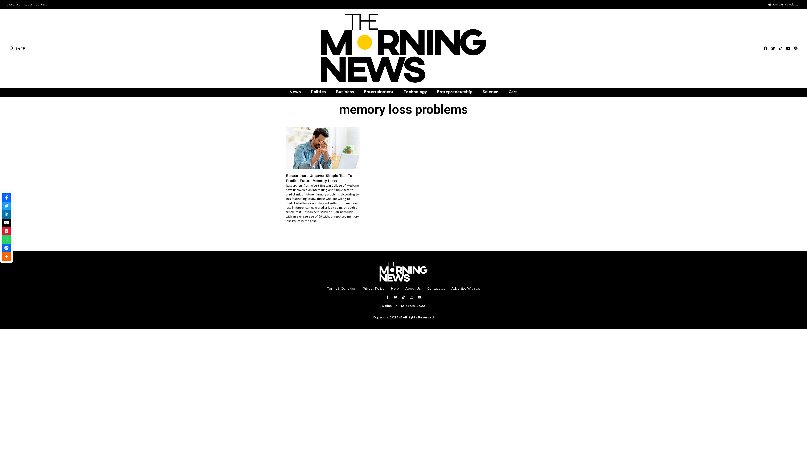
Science (490, 92)
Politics (318, 92)
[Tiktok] (781, 48)
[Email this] (6, 223)
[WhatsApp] (6, 239)
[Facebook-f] (387, 297)
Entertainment (378, 92)
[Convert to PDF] (6, 231)
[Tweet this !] (6, 206)
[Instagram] (411, 297)
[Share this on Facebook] (6, 197)
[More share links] (6, 256)
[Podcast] (796, 48)
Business (345, 92)
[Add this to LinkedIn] (6, 214)
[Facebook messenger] (6, 248)
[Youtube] (788, 48)
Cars (513, 92)
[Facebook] (765, 48)
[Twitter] (773, 48)
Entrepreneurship (454, 92)
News (295, 92)
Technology (415, 92)
